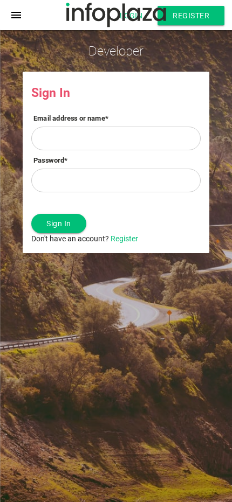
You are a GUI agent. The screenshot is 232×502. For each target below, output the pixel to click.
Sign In (58, 223)
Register (191, 15)
